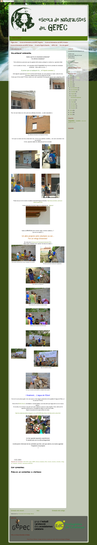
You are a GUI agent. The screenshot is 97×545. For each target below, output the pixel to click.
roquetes (15, 463)
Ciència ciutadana (40, 461)
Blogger (68, 539)
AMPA (28, 73)
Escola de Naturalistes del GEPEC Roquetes (31, 42)
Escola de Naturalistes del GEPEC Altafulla (56, 42)
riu (11, 463)
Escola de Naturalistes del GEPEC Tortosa (22, 45)
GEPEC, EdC (54, 45)
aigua (30, 461)
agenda (69, 122)
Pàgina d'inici (14, 42)
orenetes (58, 461)
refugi (62, 461)
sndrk (54, 539)
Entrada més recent (17, 510)
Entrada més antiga (58, 510)
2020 (71, 76)
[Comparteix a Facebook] (19, 459)
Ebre (46, 461)
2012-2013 (74, 122)
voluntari (20, 463)
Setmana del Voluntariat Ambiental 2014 (41, 242)
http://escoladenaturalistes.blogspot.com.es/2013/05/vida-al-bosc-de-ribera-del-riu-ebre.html (37, 413)
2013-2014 (25, 461)
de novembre (74, 89)
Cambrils (78, 120)
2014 (71, 86)
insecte (49, 461)
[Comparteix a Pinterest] (20, 459)
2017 (71, 80)
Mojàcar (51, 205)
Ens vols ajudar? (64, 45)
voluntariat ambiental (27, 463)
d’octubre (73, 91)
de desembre (74, 87)
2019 (71, 78)
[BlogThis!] (16, 459)
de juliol (73, 95)
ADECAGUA (21, 403)
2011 (71, 114)
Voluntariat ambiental (76, 97)
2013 (71, 110)
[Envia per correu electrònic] (15, 459)
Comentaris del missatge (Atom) (26, 513)
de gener (73, 107)
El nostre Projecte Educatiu (42, 45)
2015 (71, 84)
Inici (38, 510)
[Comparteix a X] (17, 459)
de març (73, 104)
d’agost (73, 93)
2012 (71, 112)
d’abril (72, 102)
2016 (71, 82)
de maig (73, 100)
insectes (54, 461)
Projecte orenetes (47, 70)
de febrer (73, 106)
